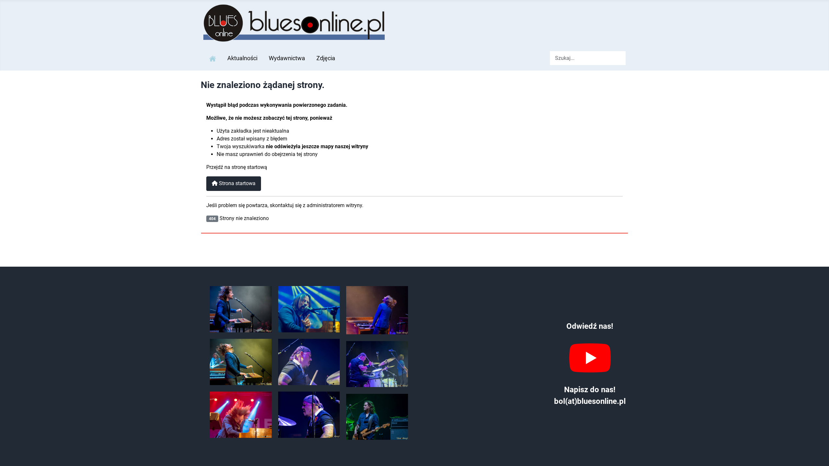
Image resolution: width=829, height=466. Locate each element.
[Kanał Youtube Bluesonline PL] (590, 358)
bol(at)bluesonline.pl (590, 401)
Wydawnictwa (287, 58)
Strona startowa (237, 183)
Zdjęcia (325, 58)
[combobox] (588, 58)
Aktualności (242, 58)
